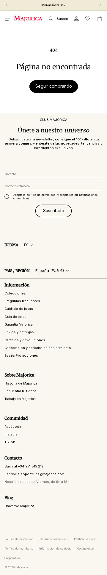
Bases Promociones (21, 355)
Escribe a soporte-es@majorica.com (34, 474)
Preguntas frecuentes (22, 301)
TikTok (9, 442)
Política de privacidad (19, 539)
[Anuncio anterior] (6, 5)
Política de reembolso (18, 548)
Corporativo (12, 558)
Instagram (12, 434)
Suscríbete (53, 210)
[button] (7, 18)
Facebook (12, 427)
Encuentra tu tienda (20, 391)
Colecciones (15, 293)
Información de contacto (55, 548)
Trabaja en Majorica (20, 399)
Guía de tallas (15, 317)
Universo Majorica (19, 506)
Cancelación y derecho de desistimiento (37, 348)
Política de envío (85, 539)
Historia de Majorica (20, 383)
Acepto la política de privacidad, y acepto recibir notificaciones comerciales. (55, 196)
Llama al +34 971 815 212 (23, 466)
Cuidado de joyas (18, 309)
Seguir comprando (53, 86)
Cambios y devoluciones (24, 340)
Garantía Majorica (18, 324)
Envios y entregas (19, 332)
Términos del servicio (54, 539)
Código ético (85, 548)
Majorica (22, 567)
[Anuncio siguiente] (100, 5)
